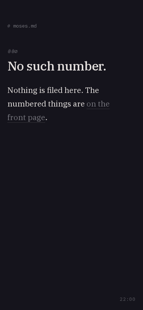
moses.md (22, 26)
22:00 (128, 299)
